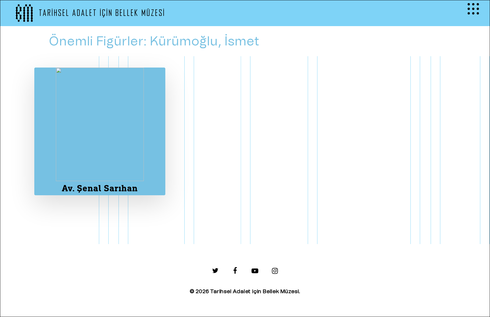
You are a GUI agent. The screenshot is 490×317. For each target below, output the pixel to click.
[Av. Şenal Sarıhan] (99, 131)
